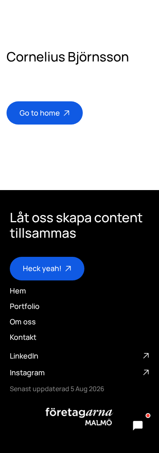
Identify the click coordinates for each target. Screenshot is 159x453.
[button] (137, 425)
